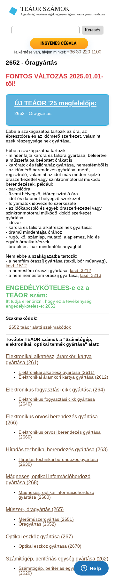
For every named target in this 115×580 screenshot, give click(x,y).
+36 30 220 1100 (84, 51)
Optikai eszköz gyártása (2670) (50, 546)
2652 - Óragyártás (32, 113)
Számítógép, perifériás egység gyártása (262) (57, 558)
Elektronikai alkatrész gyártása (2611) (57, 372)
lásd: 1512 (16, 265)
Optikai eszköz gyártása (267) (39, 536)
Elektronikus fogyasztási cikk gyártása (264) (55, 389)
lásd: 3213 (90, 275)
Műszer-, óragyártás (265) (35, 509)
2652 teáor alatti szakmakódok (40, 327)
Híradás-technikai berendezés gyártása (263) (57, 449)
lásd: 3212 (80, 270)
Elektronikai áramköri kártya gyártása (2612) (63, 377)
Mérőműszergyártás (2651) (46, 519)
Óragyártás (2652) (37, 524)
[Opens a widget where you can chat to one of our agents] (91, 569)
